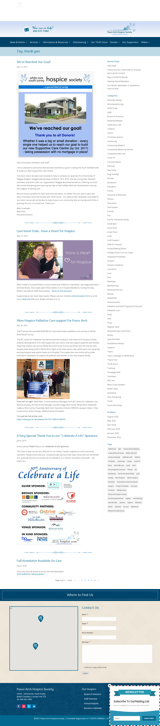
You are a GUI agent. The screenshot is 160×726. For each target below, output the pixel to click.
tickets (110, 507)
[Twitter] (29, 706)
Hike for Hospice (114, 244)
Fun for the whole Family (118, 219)
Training (111, 368)
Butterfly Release (114, 120)
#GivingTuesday (114, 100)
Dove (110, 465)
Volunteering (81, 15)
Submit (85, 673)
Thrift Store (112, 364)
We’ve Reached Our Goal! (34, 62)
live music (134, 486)
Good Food (112, 228)
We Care (111, 380)
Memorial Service (114, 289)
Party (109, 314)
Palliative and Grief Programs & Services (124, 306)
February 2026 (113, 429)
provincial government (115, 498)
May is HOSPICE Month (117, 77)
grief (138, 474)
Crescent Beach (114, 162)
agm (119, 449)
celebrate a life (127, 457)
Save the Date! (113, 339)
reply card (26, 299)
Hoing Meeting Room (116, 248)
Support (111, 347)
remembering (137, 498)
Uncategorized (113, 372)
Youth (110, 401)
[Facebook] (18, 706)
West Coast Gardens (116, 384)
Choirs (110, 133)
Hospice (110, 261)
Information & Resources (55, 42)
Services (47, 15)
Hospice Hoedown (115, 265)
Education (111, 186)
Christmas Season (115, 137)
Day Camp (111, 170)
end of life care (119, 465)
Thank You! (112, 360)
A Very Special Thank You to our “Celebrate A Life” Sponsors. (57, 436)
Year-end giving (114, 397)
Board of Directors (115, 116)
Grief (109, 236)
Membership (113, 285)
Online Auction (113, 302)
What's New (112, 388)
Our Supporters (125, 15)
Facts (134, 465)
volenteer (118, 507)
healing (110, 478)
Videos (138, 15)
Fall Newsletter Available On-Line (39, 561)
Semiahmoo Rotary (115, 343)
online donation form (80, 296)
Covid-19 (111, 157)
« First (69, 580)
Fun (109, 215)
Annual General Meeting (131, 449)
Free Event (112, 203)
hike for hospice (132, 478)
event (128, 465)
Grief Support (113, 240)
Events (110, 190)
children (137, 457)
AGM (109, 112)
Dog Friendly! (113, 174)
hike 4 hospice (120, 478)
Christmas (111, 461)
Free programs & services (116, 470)
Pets (109, 318)
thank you (138, 502)
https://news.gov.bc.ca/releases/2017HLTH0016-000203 (41, 419)
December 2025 (114, 437)
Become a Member (93, 708)
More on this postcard (61, 291)
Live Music (111, 269)
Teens (110, 351)
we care (126, 507)
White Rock (134, 507)
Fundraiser (112, 224)
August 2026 (112, 416)
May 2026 (111, 420)
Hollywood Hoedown (116, 256)
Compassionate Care (116, 153)
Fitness (110, 199)
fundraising (112, 474)
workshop (111, 393)
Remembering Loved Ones (118, 331)
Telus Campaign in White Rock (120, 355)
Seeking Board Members (118, 81)
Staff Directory (90, 699)
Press (109, 323)
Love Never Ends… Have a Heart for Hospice (46, 231)
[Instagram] (24, 706)
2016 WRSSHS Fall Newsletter (31, 574)
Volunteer (111, 376)
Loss (109, 273)
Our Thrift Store (98, 15)
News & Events (32, 15)
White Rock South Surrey (116, 511)
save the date (112, 502)
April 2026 (111, 425)
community (112, 141)
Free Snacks (112, 207)
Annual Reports (91, 703)
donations (111, 182)
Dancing (111, 166)
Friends (110, 211)
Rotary (110, 335)
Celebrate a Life (114, 124)
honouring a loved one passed (127, 482)
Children (111, 129)
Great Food (112, 232)
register (128, 498)
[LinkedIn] (34, 706)
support (130, 502)
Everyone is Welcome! (116, 195)
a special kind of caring (115, 453)
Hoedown (111, 482)
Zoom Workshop (114, 405)
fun (136, 470)
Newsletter (112, 298)
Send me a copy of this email (95, 667)
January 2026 (113, 433)
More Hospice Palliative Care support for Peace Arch (52, 320)
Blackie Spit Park (131, 453)
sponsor (122, 502)
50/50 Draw (112, 108)
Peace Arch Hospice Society (117, 494)
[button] (35, 646)
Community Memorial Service (120, 149)
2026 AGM (111, 65)
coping (129, 461)
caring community (114, 457)
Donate (111, 15)
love (109, 277)
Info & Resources (63, 15)
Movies (110, 294)
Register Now (113, 327)
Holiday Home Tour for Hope (120, 252)
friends (130, 470)
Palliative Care (113, 310)
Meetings (111, 281)
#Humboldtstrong (115, 104)
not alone (111, 490)
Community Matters (116, 145)
